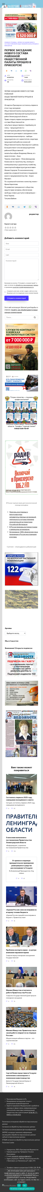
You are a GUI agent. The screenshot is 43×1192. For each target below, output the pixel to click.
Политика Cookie (8, 1142)
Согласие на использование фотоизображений (19, 1130)
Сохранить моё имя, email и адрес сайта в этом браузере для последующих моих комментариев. (22, 292)
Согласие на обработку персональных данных (18, 1127)
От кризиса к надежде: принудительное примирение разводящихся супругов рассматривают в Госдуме (21, 864)
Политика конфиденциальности (22, 1189)
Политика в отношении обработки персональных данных (19, 1123)
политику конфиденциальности (23, 287)
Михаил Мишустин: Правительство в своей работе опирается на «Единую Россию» (21, 1032)
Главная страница (10, 42)
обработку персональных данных (27, 285)
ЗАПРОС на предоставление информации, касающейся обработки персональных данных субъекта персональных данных (19, 1135)
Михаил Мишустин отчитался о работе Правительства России (19, 991)
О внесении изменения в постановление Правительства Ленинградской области (19, 839)
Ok (19, 1185)
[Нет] (40, 1180)
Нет (24, 1185)
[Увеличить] (35, 378)
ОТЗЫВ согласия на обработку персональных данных (21, 1140)
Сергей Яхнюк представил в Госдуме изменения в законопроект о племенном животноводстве (21, 1075)
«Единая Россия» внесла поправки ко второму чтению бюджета (21, 911)
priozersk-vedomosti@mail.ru (21, 1156)
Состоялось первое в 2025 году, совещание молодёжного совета (19, 798)
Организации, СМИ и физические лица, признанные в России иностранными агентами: (23, 534)
